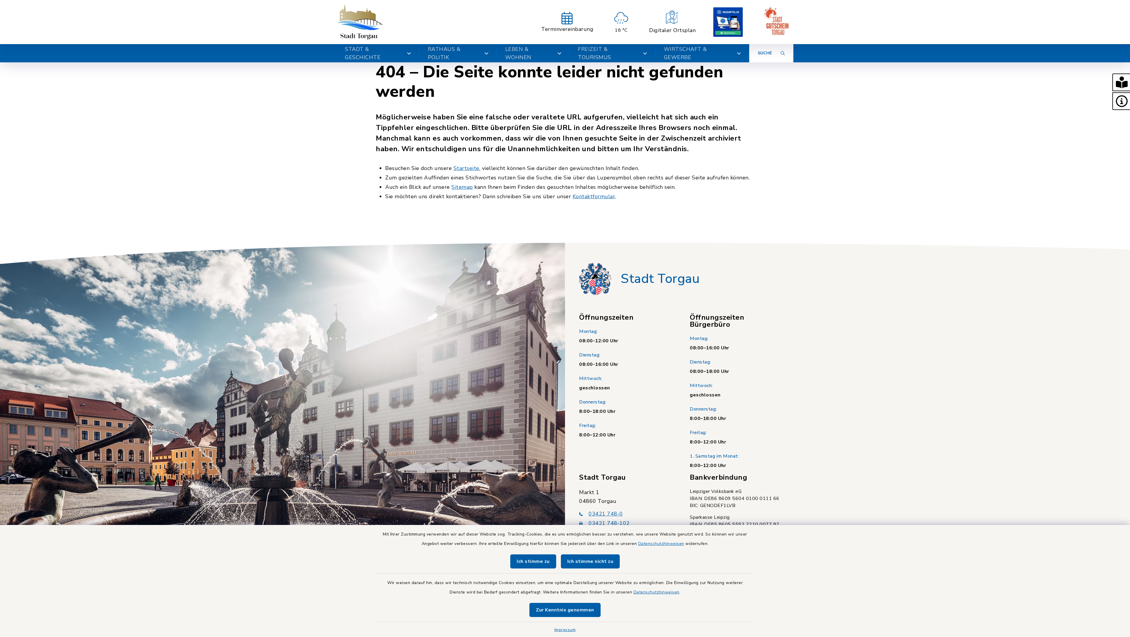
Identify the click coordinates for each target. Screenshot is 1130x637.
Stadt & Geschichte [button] (362, 53)
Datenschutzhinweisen (661, 543)
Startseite (466, 168)
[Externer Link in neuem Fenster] (728, 22)
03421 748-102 (609, 523)
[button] (1121, 82)
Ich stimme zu (533, 561)
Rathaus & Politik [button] (444, 53)
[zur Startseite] (360, 22)
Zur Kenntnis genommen (565, 610)
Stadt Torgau (660, 279)
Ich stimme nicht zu (590, 561)
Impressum (565, 630)
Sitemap (462, 187)
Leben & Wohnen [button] (518, 53)
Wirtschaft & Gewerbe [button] (685, 53)
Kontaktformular (594, 196)
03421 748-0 (606, 513)
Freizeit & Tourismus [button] (594, 53)
